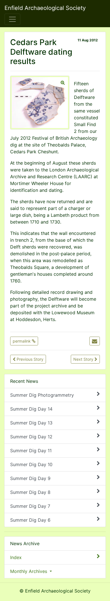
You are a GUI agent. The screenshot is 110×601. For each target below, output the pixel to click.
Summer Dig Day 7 (30, 506)
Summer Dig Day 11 (31, 450)
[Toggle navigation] (12, 19)
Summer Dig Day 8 (30, 492)
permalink (22, 341)
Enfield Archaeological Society (45, 8)
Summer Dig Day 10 (31, 464)
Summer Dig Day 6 (30, 520)
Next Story (83, 359)
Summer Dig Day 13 (31, 423)
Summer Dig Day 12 (31, 436)
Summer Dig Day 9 (30, 478)
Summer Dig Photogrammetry (42, 395)
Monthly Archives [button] (29, 571)
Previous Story (29, 359)
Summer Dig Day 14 (31, 409)
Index (16, 557)
